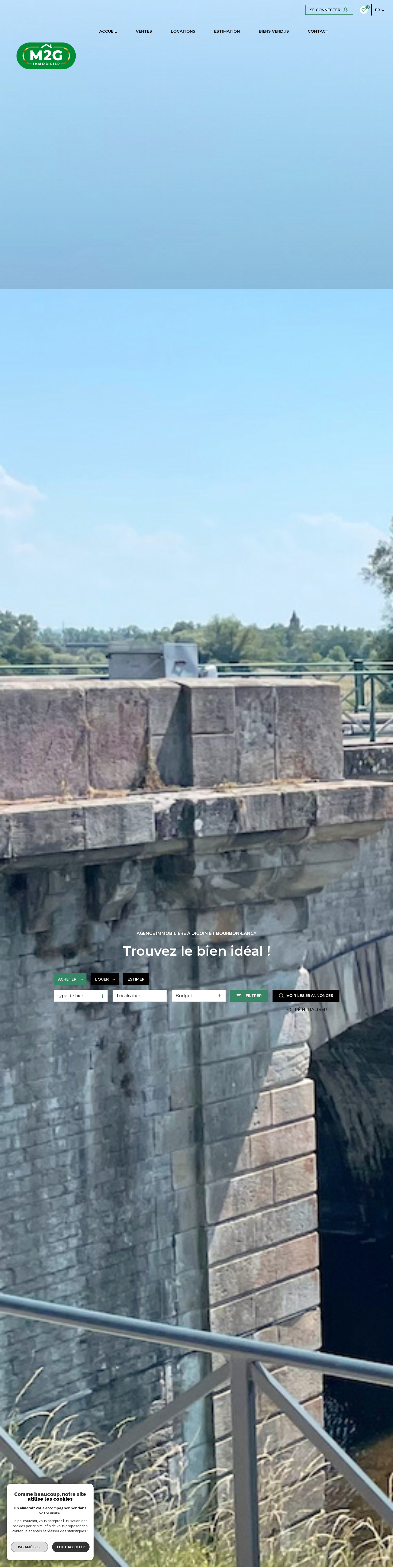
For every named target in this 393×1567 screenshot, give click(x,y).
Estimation (227, 31)
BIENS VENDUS (274, 31)
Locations (183, 31)
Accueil (108, 31)
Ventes (144, 31)
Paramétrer (29, 1547)
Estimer (136, 979)
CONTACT (318, 31)
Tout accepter (71, 1547)
